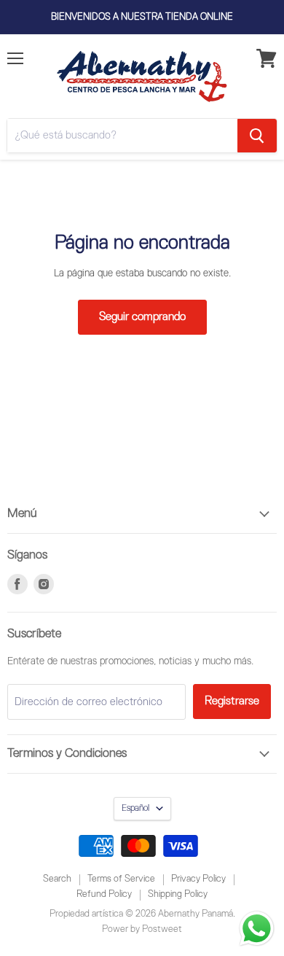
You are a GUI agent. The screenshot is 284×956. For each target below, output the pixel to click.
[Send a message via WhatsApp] (257, 929)
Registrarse (232, 701)
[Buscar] (257, 135)
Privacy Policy (198, 879)
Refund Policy (104, 894)
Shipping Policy (178, 894)
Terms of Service (121, 879)
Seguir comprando (142, 316)
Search (57, 879)
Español (135, 808)
